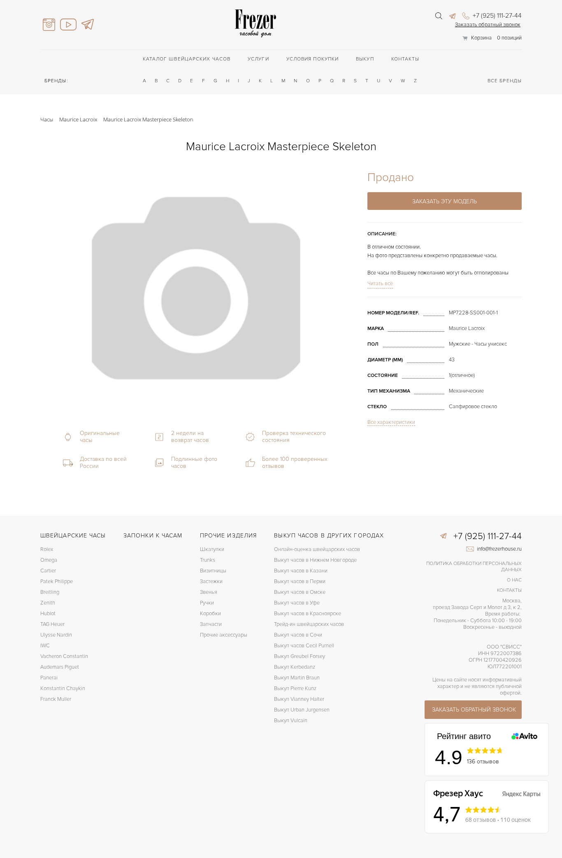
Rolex (46, 549)
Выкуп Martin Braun (297, 677)
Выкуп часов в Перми (299, 581)
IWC (45, 645)
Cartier (48, 570)
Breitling (49, 592)
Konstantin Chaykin (62, 688)
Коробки (210, 613)
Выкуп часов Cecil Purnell (304, 645)
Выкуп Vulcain (290, 720)
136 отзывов (483, 761)
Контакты (405, 59)
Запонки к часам (153, 535)
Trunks (207, 560)
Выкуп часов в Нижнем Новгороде (315, 560)
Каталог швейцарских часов (187, 59)
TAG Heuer (52, 624)
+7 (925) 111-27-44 (496, 16)
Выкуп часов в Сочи (298, 635)
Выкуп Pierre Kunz (295, 688)
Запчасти (211, 624)
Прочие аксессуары (223, 635)
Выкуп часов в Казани (300, 570)
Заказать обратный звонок (487, 24)
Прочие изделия (228, 535)
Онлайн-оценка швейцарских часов (317, 549)
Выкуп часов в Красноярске (307, 613)
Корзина (481, 38)
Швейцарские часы (73, 535)
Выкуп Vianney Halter (299, 699)
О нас (514, 580)
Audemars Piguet (59, 667)
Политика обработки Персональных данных (474, 566)
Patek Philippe (56, 581)
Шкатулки (212, 549)
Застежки (211, 581)
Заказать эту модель (444, 201)
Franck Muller (55, 699)
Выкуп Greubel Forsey (299, 656)
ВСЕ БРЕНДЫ (505, 81)
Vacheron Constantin (64, 656)
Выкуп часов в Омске (299, 592)
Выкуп (365, 59)
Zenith (47, 603)
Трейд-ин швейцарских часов (309, 624)
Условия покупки (312, 59)
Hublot (48, 613)
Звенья (208, 592)
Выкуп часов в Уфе (297, 603)
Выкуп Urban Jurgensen (302, 710)
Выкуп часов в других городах (329, 535)
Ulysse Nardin (56, 635)
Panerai (49, 677)
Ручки (207, 603)
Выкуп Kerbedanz (294, 667)
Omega (48, 560)
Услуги (258, 59)
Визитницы (213, 570)
